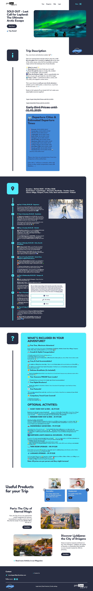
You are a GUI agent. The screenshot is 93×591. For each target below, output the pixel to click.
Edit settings (47, 299)
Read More (27, 527)
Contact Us (37, 573)
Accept (47, 295)
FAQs (54, 4)
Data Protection (45, 586)
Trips (43, 4)
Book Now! (12, 26)
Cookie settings (53, 586)
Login (59, 4)
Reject (47, 303)
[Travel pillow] (55, 489)
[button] (44, 490)
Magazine (48, 4)
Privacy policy (59, 291)
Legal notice (38, 586)
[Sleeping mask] (77, 489)
